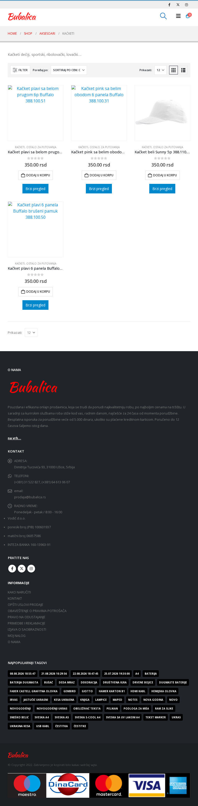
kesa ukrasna (64, 700)
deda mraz (67, 682)
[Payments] (99, 785)
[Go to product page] (35, 113)
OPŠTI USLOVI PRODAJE (25, 604)
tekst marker (155, 717)
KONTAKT (15, 598)
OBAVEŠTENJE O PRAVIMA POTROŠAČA (37, 611)
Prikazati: (145, 70)
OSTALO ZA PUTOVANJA (41, 147)
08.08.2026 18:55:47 (22, 673)
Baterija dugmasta (24, 682)
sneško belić (19, 717)
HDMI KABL (137, 691)
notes (132, 700)
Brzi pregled (35, 188)
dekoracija (89, 682)
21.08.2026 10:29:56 (54, 673)
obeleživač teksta (87, 708)
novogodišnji (20, 708)
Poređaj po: (40, 70)
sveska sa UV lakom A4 (122, 717)
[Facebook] (169, 4)
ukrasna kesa (20, 726)
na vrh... (14, 438)
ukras (176, 717)
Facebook (12, 569)
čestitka (61, 726)
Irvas (14, 700)
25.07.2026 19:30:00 (117, 673)
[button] (164, 16)
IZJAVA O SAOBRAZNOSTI (27, 629)
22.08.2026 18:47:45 (85, 673)
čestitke (80, 726)
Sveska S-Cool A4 (87, 717)
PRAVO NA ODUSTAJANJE (26, 617)
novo (173, 700)
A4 (137, 673)
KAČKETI (20, 147)
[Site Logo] (22, 16)
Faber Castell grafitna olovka (33, 691)
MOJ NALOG (17, 636)
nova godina (153, 700)
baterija (151, 673)
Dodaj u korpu (38, 175)
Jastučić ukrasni (35, 700)
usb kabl (42, 726)
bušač (48, 682)
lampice (101, 700)
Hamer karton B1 (112, 691)
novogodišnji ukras (52, 708)
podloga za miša (136, 708)
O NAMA (14, 642)
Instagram (31, 569)
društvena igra (115, 682)
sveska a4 (42, 717)
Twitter (22, 569)
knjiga (84, 700)
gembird (69, 691)
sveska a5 (62, 717)
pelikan (112, 708)
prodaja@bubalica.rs (30, 497)
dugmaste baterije (173, 682)
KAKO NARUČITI (19, 592)
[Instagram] (186, 4)
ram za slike (164, 708)
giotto (87, 691)
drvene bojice (143, 682)
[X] (178, 4)
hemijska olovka (163, 691)
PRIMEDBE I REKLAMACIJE (26, 623)
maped (117, 700)
